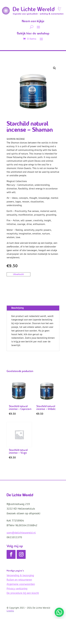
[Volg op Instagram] (21, 554)
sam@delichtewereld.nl (21, 532)
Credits (10, 611)
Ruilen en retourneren (19, 579)
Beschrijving (17, 308)
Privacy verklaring (17, 588)
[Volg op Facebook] (11, 554)
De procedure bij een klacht (23, 593)
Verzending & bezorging (20, 575)
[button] (54, 68)
